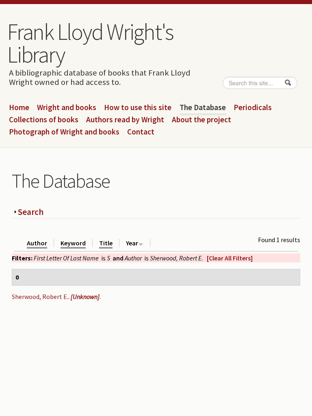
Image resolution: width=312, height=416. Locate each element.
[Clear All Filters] (230, 258)
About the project (201, 119)
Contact (140, 132)
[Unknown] (85, 296)
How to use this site (137, 107)
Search (30, 211)
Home (19, 107)
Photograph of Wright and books (64, 132)
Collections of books (43, 119)
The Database (203, 107)
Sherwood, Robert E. (40, 296)
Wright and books (66, 107)
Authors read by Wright (125, 119)
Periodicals (253, 107)
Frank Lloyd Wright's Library (90, 43)
